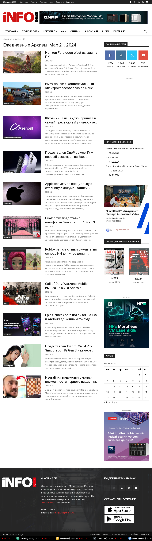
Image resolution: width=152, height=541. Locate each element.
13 (120, 386)
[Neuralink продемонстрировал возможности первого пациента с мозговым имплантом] (22, 386)
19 (114, 392)
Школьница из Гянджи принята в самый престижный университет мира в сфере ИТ (71, 122)
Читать (121, 51)
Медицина (8, 397)
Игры (6, 72)
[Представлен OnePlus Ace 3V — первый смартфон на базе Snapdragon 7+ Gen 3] (22, 162)
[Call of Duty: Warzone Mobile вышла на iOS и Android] (22, 293)
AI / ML (6, 269)
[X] (143, 2)
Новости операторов (12, 138)
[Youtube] (147, 2)
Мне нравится (109, 52)
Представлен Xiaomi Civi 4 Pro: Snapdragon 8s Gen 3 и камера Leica (68, 350)
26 (114, 397)
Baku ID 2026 (112, 157)
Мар (19, 39)
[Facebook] (130, 2)
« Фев (107, 402)
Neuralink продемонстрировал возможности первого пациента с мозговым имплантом (70, 382)
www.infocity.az (48, 502)
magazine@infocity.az (64, 512)
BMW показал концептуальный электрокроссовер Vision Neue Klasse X (69, 88)
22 (133, 392)
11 (107, 386)
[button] (145, 31)
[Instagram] (134, 2)
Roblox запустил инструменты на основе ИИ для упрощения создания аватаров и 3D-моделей (71, 254)
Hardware (7, 238)
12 (114, 386)
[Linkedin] (139, 2)
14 (126, 386)
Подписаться (144, 51)
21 (24, 39)
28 (126, 397)
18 (107, 392)
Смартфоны (9, 172)
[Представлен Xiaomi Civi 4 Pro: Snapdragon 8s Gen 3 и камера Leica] (22, 355)
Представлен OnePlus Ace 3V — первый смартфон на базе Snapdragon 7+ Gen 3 (69, 157)
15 (133, 386)
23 (139, 392)
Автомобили (9, 103)
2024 (13, 39)
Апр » (114, 402)
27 (120, 397)
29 (133, 397)
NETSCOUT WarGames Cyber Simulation (125, 148)
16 (139, 386)
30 (139, 397)
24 (145, 392)
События (7, 334)
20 (120, 392)
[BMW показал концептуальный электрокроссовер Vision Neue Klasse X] (22, 93)
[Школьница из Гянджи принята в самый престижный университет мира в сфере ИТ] (22, 127)
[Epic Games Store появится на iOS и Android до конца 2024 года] (22, 324)
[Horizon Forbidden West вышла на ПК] (22, 62)
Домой (6, 39)
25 (107, 397)
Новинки (7, 203)
